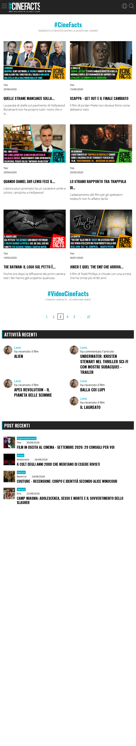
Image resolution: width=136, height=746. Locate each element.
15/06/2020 (76, 89)
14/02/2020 (10, 257)
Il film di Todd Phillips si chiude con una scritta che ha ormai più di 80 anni (100, 276)
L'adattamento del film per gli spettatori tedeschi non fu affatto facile (96, 197)
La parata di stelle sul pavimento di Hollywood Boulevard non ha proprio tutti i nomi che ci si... (34, 109)
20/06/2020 (10, 89)
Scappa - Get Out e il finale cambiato (99, 98)
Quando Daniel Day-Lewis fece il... (29, 181)
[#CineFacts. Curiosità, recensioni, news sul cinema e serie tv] (24, 8)
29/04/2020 (10, 172)
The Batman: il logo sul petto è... (30, 266)
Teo (6, 85)
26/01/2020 (76, 257)
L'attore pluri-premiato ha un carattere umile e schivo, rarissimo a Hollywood (35, 190)
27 (88, 317)
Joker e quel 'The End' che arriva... (96, 266)
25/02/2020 (76, 172)
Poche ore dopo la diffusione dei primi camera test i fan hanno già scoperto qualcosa (34, 276)
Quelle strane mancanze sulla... (29, 98)
